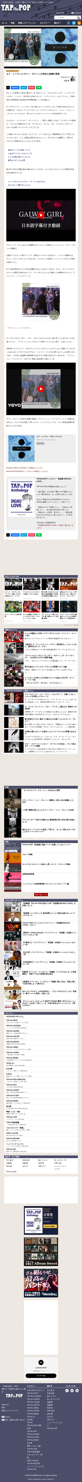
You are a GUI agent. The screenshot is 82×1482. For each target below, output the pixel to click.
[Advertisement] (41, 557)
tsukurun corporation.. (48, 1479)
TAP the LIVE (15, 1118)
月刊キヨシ (16, 1064)
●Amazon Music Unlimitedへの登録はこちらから (24, 468)
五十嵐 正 (10, 1160)
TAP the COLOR (15, 1037)
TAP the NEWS (19, 1059)
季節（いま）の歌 (15, 1112)
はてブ (24, 87)
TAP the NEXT (17, 1021)
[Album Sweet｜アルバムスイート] (41, 1251)
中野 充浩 (58, 1163)
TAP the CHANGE (16, 1026)
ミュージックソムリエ (17, 1145)
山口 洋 (25, 1166)
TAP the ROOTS (16, 1043)
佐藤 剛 (9, 1163)
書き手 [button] (57, 23)
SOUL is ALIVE (14, 1134)
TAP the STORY (15, 1053)
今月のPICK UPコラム (15, 1016)
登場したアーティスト (27, 23)
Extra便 (17, 1069)
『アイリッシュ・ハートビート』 (19, 328)
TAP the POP (11, 1172)
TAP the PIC (16, 1150)
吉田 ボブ (42, 1166)
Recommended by (68, 625)
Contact (77, 13)
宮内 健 (9, 1166)
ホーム (4, 23)
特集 (13, 23)
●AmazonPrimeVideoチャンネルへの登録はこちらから (27, 471)
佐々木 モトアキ (60, 1160)
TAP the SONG (18, 1048)
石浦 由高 (26, 1160)
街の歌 (17, 1107)
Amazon (41, 443)
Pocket (31, 87)
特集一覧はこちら (41, 894)
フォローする (41, 1376)
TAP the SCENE (17, 1032)
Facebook (15, 87)
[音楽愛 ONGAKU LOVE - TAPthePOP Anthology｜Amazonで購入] (41, 1220)
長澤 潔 (41, 1163)
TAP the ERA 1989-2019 (16, 1080)
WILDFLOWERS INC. (34, 1475)
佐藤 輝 (66, 81)
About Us (60, 13)
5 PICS (19, 1075)
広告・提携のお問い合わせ (14, 1420)
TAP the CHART (16, 1091)
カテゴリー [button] (44, 23)
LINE (38, 87)
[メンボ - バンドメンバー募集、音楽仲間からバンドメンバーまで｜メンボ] (41, 1283)
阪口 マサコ (42, 1160)
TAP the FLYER (17, 1096)
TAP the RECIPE (13, 1139)
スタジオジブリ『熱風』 (18, 1129)
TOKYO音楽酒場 (16, 1123)
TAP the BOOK (18, 1102)
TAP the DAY (14, 1086)
